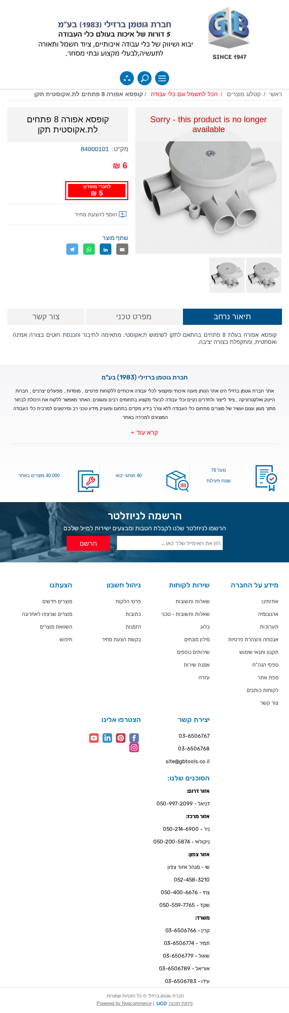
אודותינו (270, 601)
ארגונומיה (268, 614)
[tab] (232, 317)
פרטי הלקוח (128, 601)
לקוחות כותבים (262, 690)
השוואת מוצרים (56, 627)
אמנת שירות (197, 665)
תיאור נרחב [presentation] (232, 316)
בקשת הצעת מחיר (121, 639)
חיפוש (66, 639)
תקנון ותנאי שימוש (258, 652)
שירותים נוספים (193, 652)
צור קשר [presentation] (46, 316)
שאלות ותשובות (193, 601)
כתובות (133, 614)
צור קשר (269, 703)
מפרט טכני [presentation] (134, 316)
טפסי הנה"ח (265, 665)
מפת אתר (268, 677)
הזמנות (133, 627)
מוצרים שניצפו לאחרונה (47, 614)
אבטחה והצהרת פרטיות (253, 639)
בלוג (205, 627)
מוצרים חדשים (57, 601)
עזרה (204, 677)
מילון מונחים (197, 639)
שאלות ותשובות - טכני (185, 614)
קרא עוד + (144, 432)
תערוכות (269, 627)
